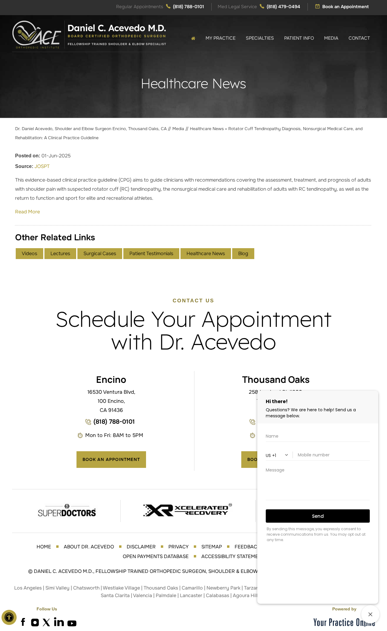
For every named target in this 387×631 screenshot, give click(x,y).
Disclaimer (141, 547)
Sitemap (211, 547)
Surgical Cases (99, 253)
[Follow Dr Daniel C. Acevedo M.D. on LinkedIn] (59, 622)
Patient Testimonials (151, 253)
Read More (27, 212)
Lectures (60, 253)
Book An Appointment (111, 459)
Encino (111, 379)
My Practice (221, 38)
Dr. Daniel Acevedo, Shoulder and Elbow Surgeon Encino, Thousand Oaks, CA (91, 128)
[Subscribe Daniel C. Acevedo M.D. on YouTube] (71, 622)
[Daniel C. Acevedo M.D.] (89, 34)
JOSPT (42, 166)
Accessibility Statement (233, 556)
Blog (243, 253)
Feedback (247, 547)
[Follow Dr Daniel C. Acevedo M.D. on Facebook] (23, 622)
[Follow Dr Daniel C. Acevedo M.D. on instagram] (35, 622)
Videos (29, 253)
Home (44, 547)
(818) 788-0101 (188, 7)
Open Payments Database (156, 556)
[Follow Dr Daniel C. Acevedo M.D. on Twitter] (47, 622)
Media (178, 128)
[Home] (193, 38)
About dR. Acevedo (89, 547)
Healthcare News (207, 128)
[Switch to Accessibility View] (9, 617)
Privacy (178, 547)
